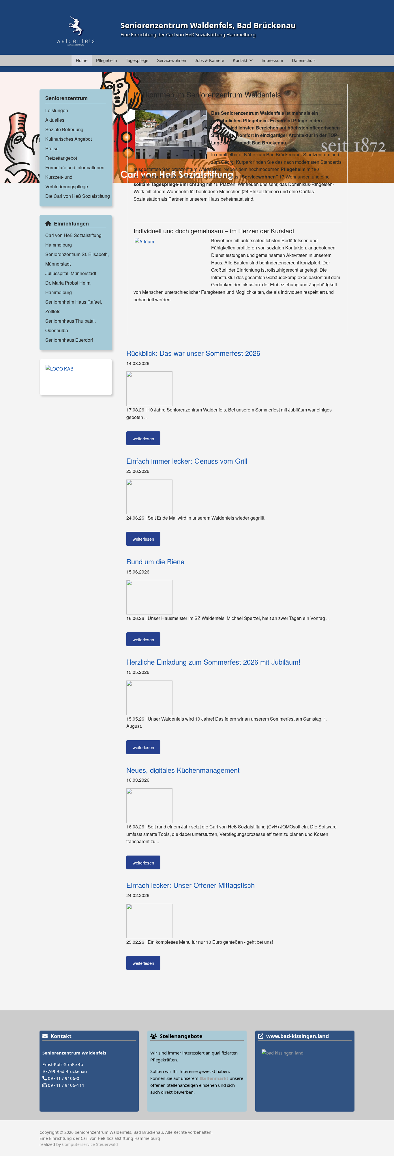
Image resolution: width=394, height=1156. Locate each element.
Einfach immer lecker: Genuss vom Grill (186, 461)
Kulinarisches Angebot (68, 139)
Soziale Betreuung (64, 129)
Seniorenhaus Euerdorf (69, 340)
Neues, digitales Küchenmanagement (183, 770)
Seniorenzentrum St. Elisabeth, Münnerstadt (77, 259)
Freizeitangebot (61, 158)
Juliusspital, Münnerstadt (70, 273)
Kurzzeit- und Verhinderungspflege (66, 182)
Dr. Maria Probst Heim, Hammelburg (68, 287)
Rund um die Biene (155, 561)
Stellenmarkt (214, 1078)
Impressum (272, 60)
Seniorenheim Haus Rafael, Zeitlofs (73, 306)
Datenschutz (304, 60)
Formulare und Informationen (74, 167)
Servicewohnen (171, 60)
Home (81, 60)
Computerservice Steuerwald (90, 1144)
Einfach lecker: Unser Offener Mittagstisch (190, 885)
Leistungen (56, 110)
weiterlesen (143, 438)
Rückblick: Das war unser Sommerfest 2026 (193, 353)
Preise (52, 148)
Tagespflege (137, 60)
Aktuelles (54, 119)
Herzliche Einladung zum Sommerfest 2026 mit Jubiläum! (213, 662)
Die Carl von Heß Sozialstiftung (77, 196)
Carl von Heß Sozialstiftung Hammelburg (73, 240)
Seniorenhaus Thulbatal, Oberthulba (70, 325)
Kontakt (240, 60)
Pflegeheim (106, 60)
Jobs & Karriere (209, 60)
